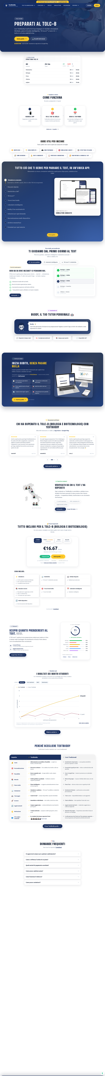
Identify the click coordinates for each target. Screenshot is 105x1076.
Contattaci (56, 607)
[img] (52, 703)
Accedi (89, 5)
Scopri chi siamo (71, 507)
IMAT (38, 680)
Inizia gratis (14, 295)
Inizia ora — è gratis (51, 129)
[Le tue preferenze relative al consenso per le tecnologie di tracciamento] (102, 1073)
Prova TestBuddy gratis (52, 824)
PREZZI (50, 5)
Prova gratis (52, 234)
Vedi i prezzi (21, 376)
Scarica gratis (20, 399)
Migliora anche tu (51, 730)
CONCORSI (40, 5)
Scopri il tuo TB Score (17, 653)
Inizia (97, 5)
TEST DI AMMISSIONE (27, 5)
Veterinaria (44, 680)
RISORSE (74, 5)
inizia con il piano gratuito (50, 561)
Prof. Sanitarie (30, 680)
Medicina (22, 680)
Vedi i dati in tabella (84, 721)
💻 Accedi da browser (38, 39)
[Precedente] (47, 458)
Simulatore (57, 5)
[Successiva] (57, 458)
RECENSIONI (66, 5)
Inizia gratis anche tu (51, 464)
